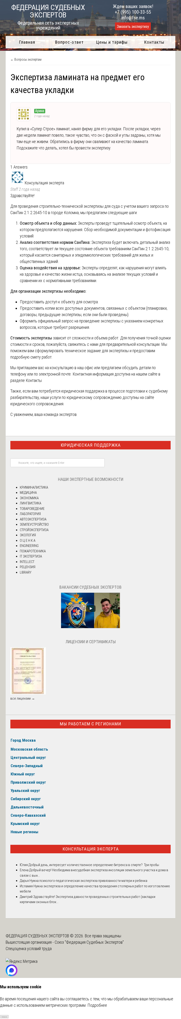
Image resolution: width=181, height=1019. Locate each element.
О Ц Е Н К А (27, 540)
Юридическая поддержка (91, 445)
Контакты (154, 42)
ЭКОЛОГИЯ (28, 535)
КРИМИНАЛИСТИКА (34, 487)
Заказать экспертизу (133, 26)
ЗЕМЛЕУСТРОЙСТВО (34, 524)
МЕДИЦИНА (28, 492)
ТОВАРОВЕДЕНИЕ (32, 509)
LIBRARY (25, 572)
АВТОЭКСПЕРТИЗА (33, 519)
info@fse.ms (133, 18)
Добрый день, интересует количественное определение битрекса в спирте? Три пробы (93, 865)
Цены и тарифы (112, 42)
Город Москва (23, 740)
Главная (27, 42)
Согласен (4, 1017)
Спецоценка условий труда (29, 948)
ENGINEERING (29, 546)
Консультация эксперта (90, 849)
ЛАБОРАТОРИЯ (30, 514)
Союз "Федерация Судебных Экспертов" (89, 942)
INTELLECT (27, 562)
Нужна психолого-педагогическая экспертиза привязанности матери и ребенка (88, 881)
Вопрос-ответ (69, 42)
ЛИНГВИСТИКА (30, 503)
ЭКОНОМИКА (29, 498)
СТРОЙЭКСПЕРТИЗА (34, 530)
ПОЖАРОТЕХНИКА (33, 551)
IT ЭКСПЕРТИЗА (31, 556)
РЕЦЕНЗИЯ (27, 567)
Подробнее (97, 1005)
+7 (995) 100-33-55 (133, 12)
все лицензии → (22, 698)
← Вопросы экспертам (25, 59)
